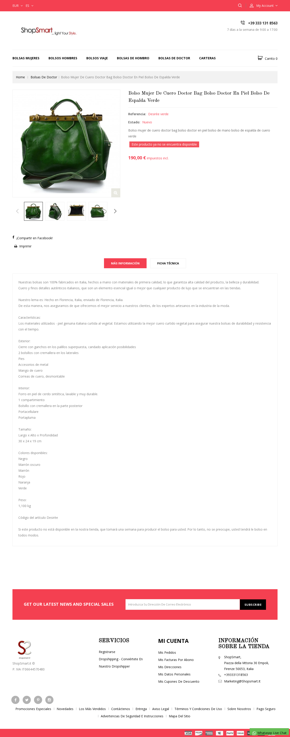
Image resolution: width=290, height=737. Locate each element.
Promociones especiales (33, 709)
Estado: (134, 122)
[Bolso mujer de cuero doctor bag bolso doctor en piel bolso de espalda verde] (33, 211)
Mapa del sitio (179, 716)
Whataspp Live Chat (271, 733)
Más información (125, 263)
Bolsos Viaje (97, 58)
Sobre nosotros (239, 709)
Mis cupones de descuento (178, 681)
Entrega (141, 709)
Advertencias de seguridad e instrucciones (132, 716)
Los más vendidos (92, 709)
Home (20, 77)
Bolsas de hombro (133, 58)
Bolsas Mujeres (25, 58)
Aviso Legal (160, 709)
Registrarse (107, 652)
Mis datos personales (174, 674)
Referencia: (137, 114)
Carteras (207, 58)
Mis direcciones (169, 667)
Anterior (17, 212)
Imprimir (25, 246)
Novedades (65, 709)
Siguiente (115, 212)
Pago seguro (266, 709)
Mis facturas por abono (176, 660)
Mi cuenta (173, 640)
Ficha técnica (168, 263)
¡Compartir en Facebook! (35, 238)
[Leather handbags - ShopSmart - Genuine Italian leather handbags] (47, 30)
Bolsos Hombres (62, 58)
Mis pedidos (167, 652)
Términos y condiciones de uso (198, 709)
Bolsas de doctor (174, 58)
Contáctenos (120, 709)
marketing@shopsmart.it (242, 681)
